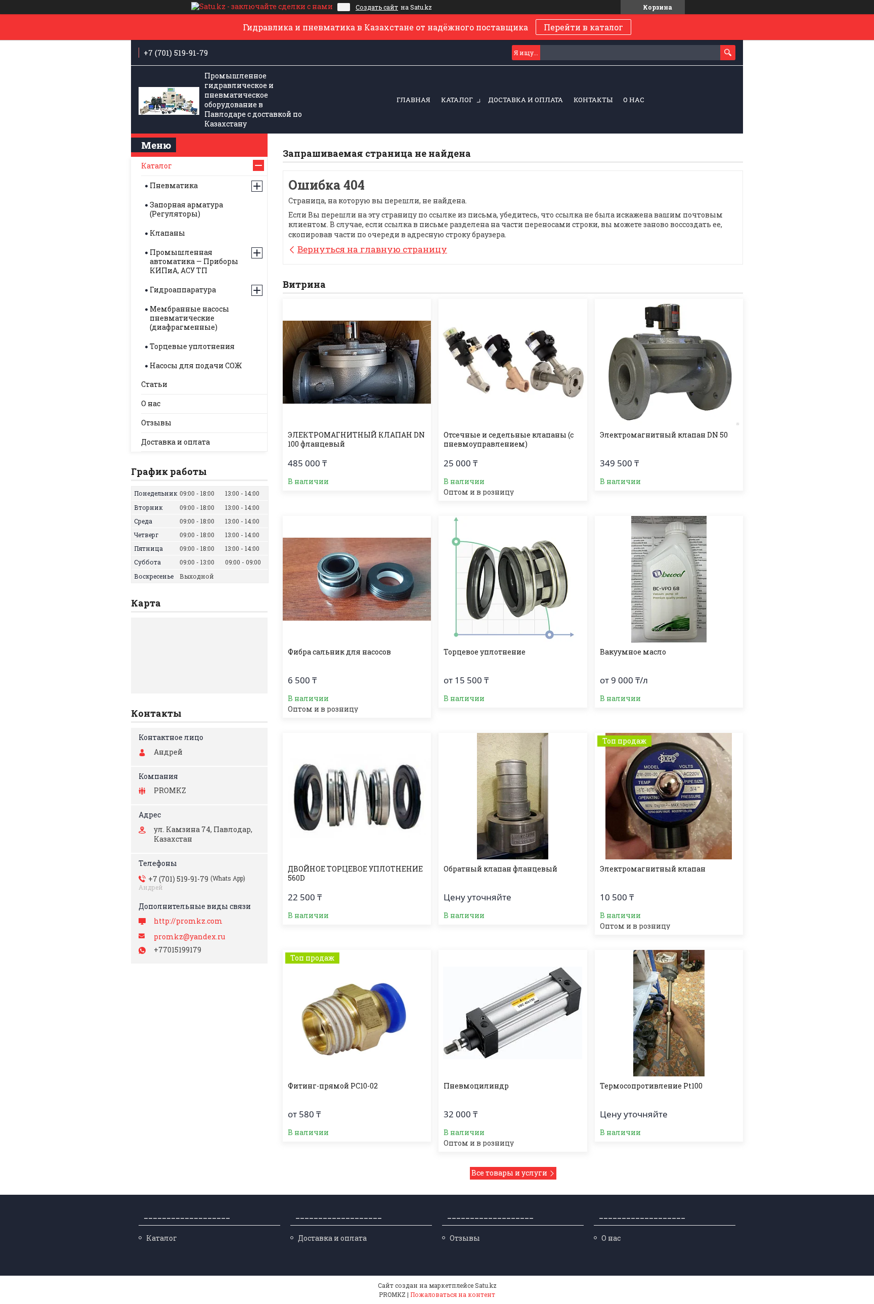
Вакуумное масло (633, 652)
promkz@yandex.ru (189, 936)
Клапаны (167, 233)
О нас (633, 99)
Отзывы (156, 422)
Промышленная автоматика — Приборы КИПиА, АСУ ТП (194, 261)
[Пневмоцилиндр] (513, 1013)
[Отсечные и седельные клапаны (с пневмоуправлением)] (513, 362)
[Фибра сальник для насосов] (357, 579)
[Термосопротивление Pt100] (669, 1013)
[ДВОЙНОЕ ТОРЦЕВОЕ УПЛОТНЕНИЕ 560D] (357, 796)
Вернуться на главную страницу (372, 249)
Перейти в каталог (583, 27)
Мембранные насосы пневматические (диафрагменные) (189, 318)
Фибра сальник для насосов (339, 652)
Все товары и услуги (509, 1173)
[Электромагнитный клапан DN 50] (669, 362)
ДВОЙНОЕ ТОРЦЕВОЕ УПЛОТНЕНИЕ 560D (355, 873)
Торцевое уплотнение (485, 652)
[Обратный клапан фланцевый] (513, 796)
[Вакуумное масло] (669, 579)
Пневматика (174, 185)
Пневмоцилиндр (476, 1086)
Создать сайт (377, 7)
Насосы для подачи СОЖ (196, 365)
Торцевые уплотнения (192, 346)
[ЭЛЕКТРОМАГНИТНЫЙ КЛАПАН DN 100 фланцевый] (357, 362)
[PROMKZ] (169, 100)
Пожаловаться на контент (452, 1294)
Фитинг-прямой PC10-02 (333, 1086)
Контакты (593, 99)
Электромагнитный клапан (653, 869)
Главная (413, 99)
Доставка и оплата (525, 99)
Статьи (154, 384)
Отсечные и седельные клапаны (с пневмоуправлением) (509, 439)
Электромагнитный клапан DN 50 (664, 435)
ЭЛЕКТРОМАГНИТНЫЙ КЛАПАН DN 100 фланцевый (356, 439)
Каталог (457, 99)
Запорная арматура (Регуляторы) (186, 209)
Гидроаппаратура (183, 289)
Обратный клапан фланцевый (500, 869)
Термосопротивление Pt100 (651, 1086)
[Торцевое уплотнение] (513, 579)
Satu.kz (486, 1285)
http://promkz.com (188, 921)
